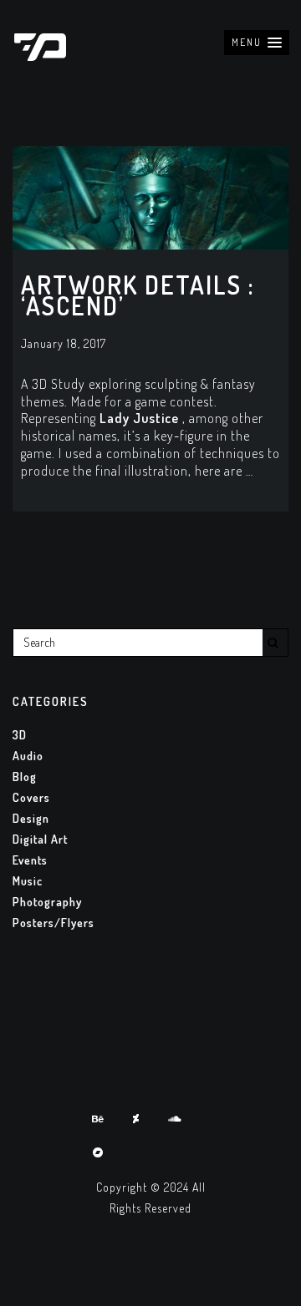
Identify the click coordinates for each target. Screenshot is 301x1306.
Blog (25, 776)
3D (20, 735)
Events (30, 860)
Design (31, 818)
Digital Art (40, 839)
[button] (256, 42)
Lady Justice (139, 418)
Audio (28, 756)
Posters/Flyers (53, 922)
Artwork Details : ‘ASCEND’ (138, 295)
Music (28, 881)
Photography (47, 902)
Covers (31, 797)
